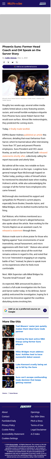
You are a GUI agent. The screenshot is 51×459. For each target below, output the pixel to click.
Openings (35, 412)
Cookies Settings (10, 438)
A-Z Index (35, 434)
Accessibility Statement (13, 434)
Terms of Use (37, 425)
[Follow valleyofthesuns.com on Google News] (45, 310)
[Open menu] (3, 3)
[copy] (17, 62)
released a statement (12, 230)
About (5, 412)
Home (4, 393)
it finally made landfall (19, 129)
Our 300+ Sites (37, 416)
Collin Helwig (10, 58)
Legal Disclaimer (38, 429)
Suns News (13, 393)
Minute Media (13, 444)
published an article (33, 135)
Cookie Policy (8, 429)
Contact (5, 416)
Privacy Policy (8, 425)
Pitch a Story (37, 421)
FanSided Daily (9, 421)
